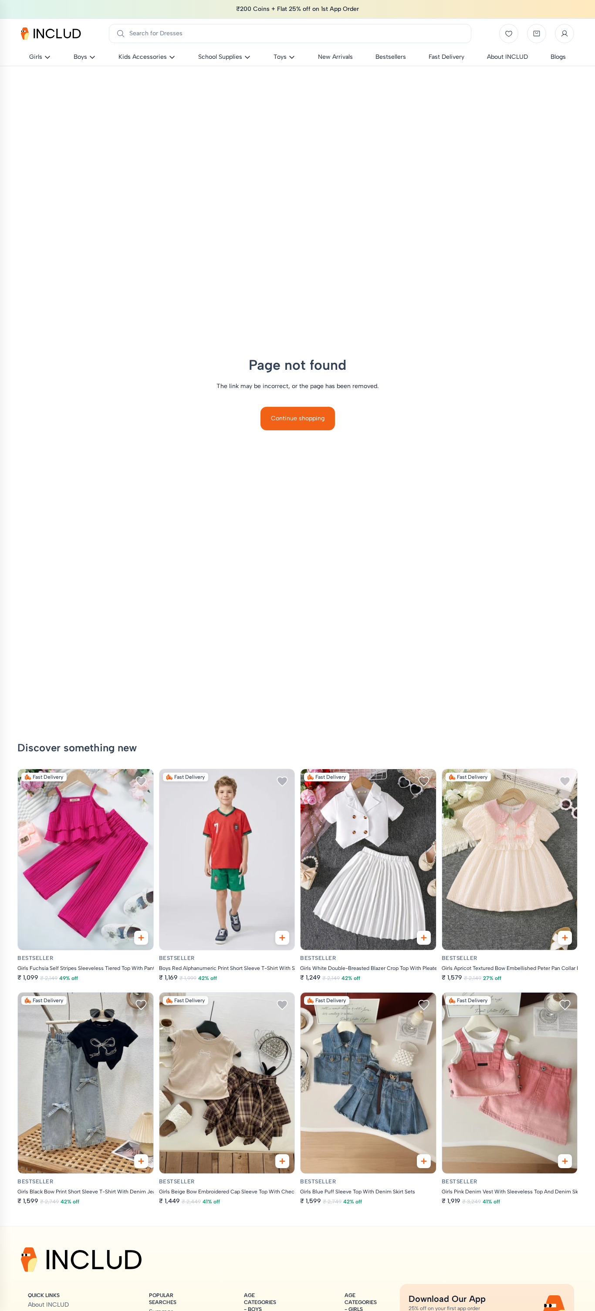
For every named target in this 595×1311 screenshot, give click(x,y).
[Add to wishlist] (141, 781)
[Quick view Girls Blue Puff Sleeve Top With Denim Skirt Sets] (424, 1161)
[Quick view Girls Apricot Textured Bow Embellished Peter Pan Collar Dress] (565, 938)
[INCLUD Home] (51, 33)
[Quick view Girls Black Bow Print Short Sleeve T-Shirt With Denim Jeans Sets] (141, 1161)
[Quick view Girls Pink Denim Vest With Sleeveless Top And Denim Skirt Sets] (565, 1161)
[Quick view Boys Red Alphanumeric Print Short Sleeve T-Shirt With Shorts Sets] (282, 938)
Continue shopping (298, 418)
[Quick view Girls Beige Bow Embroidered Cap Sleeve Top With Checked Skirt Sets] (282, 1161)
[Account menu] (564, 33)
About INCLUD (48, 1304)
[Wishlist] (508, 33)
